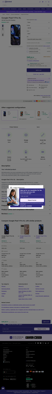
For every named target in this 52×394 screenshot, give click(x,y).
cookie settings (36, 194)
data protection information (24, 195)
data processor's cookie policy (17, 197)
